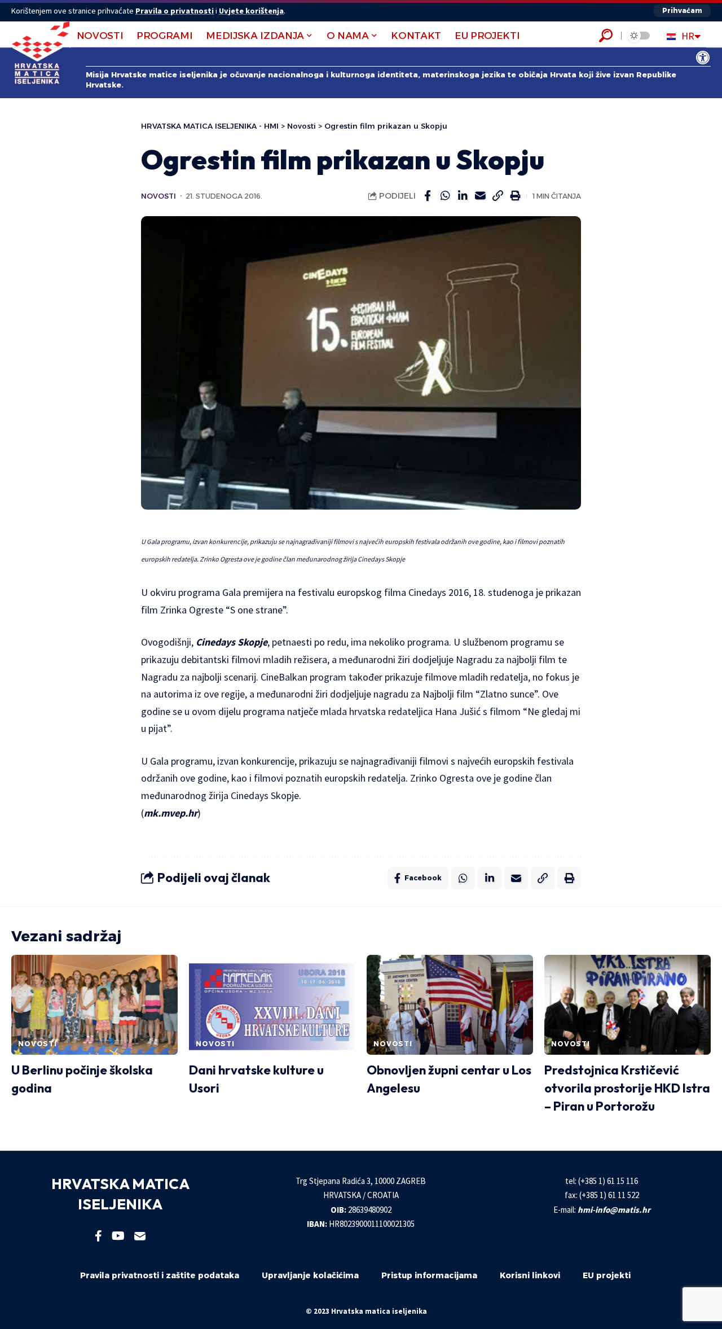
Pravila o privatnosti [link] (174, 11)
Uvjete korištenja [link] (251, 11)
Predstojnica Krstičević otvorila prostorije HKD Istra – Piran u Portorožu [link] (627, 1088)
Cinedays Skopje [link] (231, 641)
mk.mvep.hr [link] (170, 812)
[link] (703, 57)
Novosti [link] (158, 196)
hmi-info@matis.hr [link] (614, 1209)
